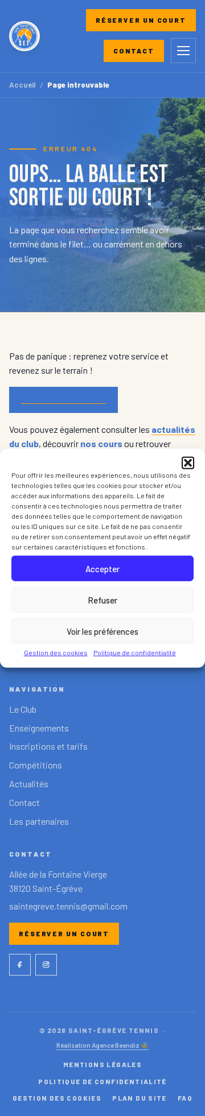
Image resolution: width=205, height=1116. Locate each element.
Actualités (28, 783)
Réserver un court (141, 20)
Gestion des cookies (56, 652)
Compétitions (35, 764)
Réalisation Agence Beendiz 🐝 (102, 1045)
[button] (188, 463)
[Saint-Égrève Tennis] (24, 36)
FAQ (185, 1098)
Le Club (22, 709)
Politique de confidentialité (134, 652)
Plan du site (139, 1098)
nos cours (101, 443)
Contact (133, 51)
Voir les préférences (102, 631)
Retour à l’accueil (63, 399)
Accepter (102, 568)
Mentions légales (102, 1064)
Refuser (102, 599)
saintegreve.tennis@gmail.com (68, 905)
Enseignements (39, 727)
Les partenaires (39, 821)
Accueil (22, 85)
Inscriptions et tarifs (48, 746)
